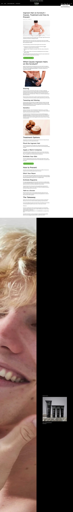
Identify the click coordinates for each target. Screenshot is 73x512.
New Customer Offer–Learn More (36, 0)
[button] (2, 3)
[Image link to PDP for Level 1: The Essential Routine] (55, 409)
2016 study (45, 90)
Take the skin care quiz (28, 163)
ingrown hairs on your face (34, 68)
